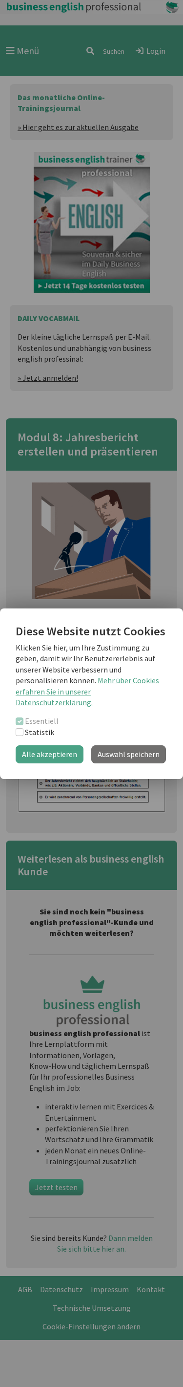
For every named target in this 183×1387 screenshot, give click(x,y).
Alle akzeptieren (49, 754)
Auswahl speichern (129, 754)
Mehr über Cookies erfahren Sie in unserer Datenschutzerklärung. (87, 691)
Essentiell (42, 721)
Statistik (39, 732)
